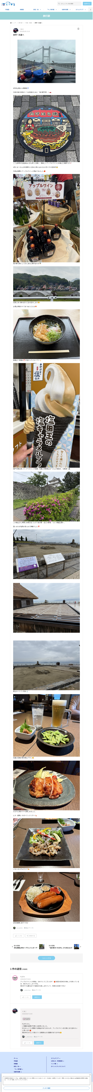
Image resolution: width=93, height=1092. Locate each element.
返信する (37, 997)
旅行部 (20, 23)
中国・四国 (28, 23)
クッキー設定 (46, 1088)
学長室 (7, 9)
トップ (14, 23)
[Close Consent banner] (90, 1074)
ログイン (87, 4)
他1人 (33, 990)
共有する (32, 936)
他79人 (26, 928)
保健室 (22, 9)
